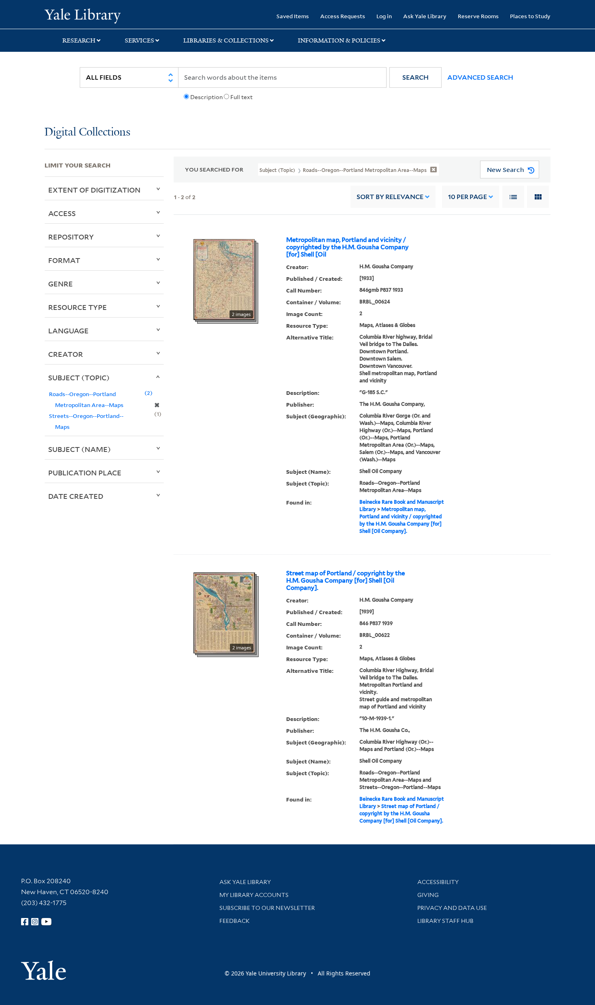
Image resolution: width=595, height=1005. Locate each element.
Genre (60, 283)
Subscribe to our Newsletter (267, 908)
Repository (71, 237)
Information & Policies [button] (339, 40)
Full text (241, 97)
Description (206, 97)
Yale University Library (82, 15)
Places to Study (530, 16)
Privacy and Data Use (452, 908)
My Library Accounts (254, 895)
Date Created (75, 496)
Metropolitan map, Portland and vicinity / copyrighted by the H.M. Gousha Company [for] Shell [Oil (347, 247)
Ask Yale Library (424, 16)
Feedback (234, 921)
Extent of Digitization (94, 190)
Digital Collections (87, 132)
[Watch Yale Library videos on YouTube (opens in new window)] (46, 921)
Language (68, 330)
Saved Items (292, 16)
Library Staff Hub (445, 921)
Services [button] (139, 40)
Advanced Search (480, 77)
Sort (390, 197)
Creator (65, 354)
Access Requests (342, 16)
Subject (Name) (79, 449)
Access (62, 213)
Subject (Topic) (79, 377)
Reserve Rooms (478, 16)
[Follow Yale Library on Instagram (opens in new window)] (34, 921)
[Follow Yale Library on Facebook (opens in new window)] (24, 921)
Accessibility (438, 882)
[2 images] (224, 279)
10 (467, 197)
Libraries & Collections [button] (226, 40)
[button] (415, 77)
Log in (384, 16)
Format (64, 260)
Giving (428, 895)
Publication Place (84, 472)
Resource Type (77, 307)
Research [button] (79, 40)
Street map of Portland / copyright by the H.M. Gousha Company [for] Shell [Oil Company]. (345, 581)
